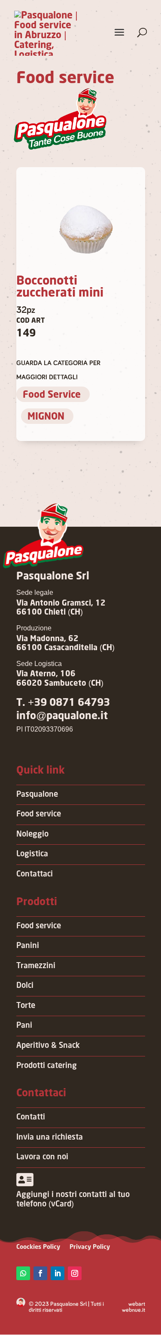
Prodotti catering (46, 1066)
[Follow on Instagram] (75, 1273)
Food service (38, 814)
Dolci (24, 986)
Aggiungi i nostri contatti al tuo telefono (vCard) (73, 1199)
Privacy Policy (90, 1247)
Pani (24, 1025)
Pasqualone (37, 794)
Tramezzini (35, 966)
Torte (25, 1006)
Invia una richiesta (49, 1137)
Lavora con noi (42, 1157)
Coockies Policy (38, 1247)
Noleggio (32, 834)
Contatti (30, 1117)
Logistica (32, 854)
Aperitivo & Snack (48, 1046)
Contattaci (34, 874)
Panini (27, 946)
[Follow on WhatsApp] (23, 1273)
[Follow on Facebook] (40, 1273)
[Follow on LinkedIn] (57, 1273)
